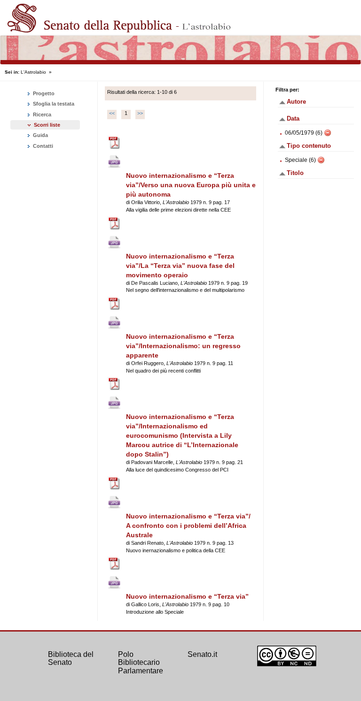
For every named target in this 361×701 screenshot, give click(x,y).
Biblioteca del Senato (71, 658)
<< (112, 113)
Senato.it (202, 654)
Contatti (42, 146)
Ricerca (41, 114)
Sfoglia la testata (52, 104)
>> (140, 113)
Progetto (43, 93)
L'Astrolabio (33, 72)
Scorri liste (47, 125)
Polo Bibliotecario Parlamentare (140, 662)
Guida (39, 135)
